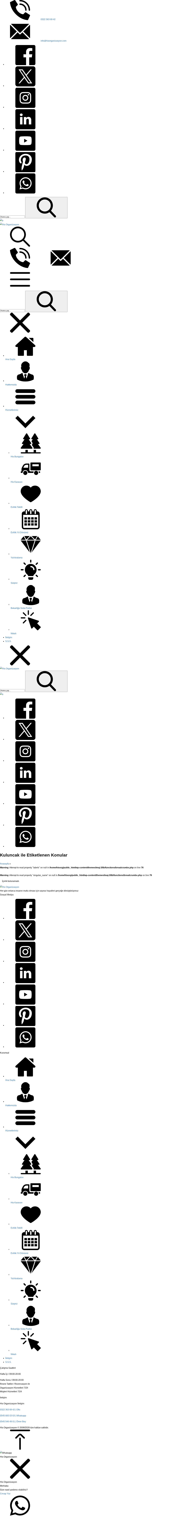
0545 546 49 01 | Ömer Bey (13, 1421)
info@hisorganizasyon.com (53, 41)
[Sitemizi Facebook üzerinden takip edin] (25, 64)
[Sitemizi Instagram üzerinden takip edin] (25, 107)
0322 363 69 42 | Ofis (10, 1409)
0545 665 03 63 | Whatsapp (13, 1415)
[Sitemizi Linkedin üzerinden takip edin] (25, 128)
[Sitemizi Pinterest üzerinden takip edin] (25, 171)
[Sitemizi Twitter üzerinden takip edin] (25, 86)
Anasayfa (4, 864)
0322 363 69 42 (48, 19)
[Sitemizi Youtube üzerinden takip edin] (25, 150)
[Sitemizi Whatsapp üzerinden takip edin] (25, 193)
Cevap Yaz (5, 1493)
